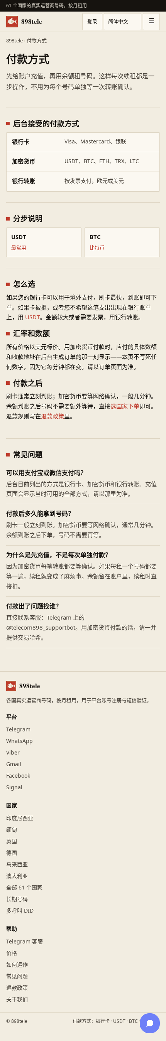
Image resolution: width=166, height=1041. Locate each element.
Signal (14, 787)
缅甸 (11, 830)
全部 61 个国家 (24, 888)
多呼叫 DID (20, 911)
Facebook (18, 776)
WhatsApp (19, 741)
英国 (11, 841)
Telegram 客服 (24, 942)
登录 (92, 21)
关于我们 (17, 1000)
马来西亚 (17, 865)
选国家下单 (124, 406)
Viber (13, 753)
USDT (32, 317)
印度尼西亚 (19, 818)
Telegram (18, 730)
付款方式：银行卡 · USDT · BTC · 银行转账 (116, 1021)
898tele (31, 21)
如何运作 (17, 965)
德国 (11, 853)
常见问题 (17, 976)
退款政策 (52, 416)
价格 (11, 953)
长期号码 (17, 899)
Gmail (13, 764)
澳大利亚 (17, 876)
